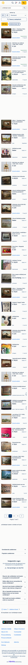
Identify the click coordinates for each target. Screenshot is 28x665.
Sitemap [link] (3, 645)
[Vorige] (6, 516)
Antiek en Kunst (13, 24)
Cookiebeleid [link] (17, 635)
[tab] (3, 15)
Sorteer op (12, 12)
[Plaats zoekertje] (23, 3)
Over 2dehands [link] (5, 642)
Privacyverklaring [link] (6, 635)
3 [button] (17, 516)
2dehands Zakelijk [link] (6, 629)
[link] (3, 3)
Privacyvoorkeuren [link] (6, 638)
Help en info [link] (4, 632)
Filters (5, 24)
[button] (16, 3)
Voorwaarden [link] (17, 632)
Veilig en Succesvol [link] (19, 629)
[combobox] (12, 7)
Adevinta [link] (16, 642)
